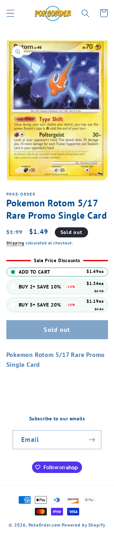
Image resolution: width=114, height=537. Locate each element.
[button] (10, 13)
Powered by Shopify (83, 525)
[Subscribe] (92, 440)
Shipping (15, 243)
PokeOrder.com (44, 525)
